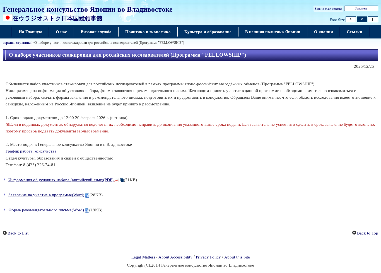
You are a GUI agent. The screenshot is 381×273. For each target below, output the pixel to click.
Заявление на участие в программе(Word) (46, 195)
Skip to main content (328, 8)
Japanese (361, 8)
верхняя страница (17, 43)
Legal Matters (143, 257)
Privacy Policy (208, 257)
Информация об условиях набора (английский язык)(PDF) (61, 180)
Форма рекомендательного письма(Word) (46, 210)
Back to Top (367, 233)
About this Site (237, 257)
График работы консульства (31, 151)
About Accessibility (175, 257)
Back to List (18, 233)
